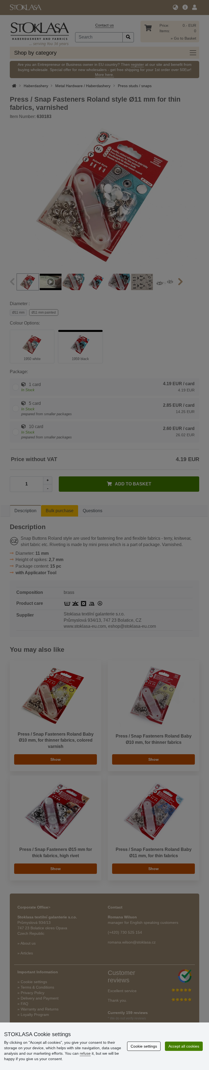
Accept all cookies (183, 1046)
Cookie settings (144, 1046)
